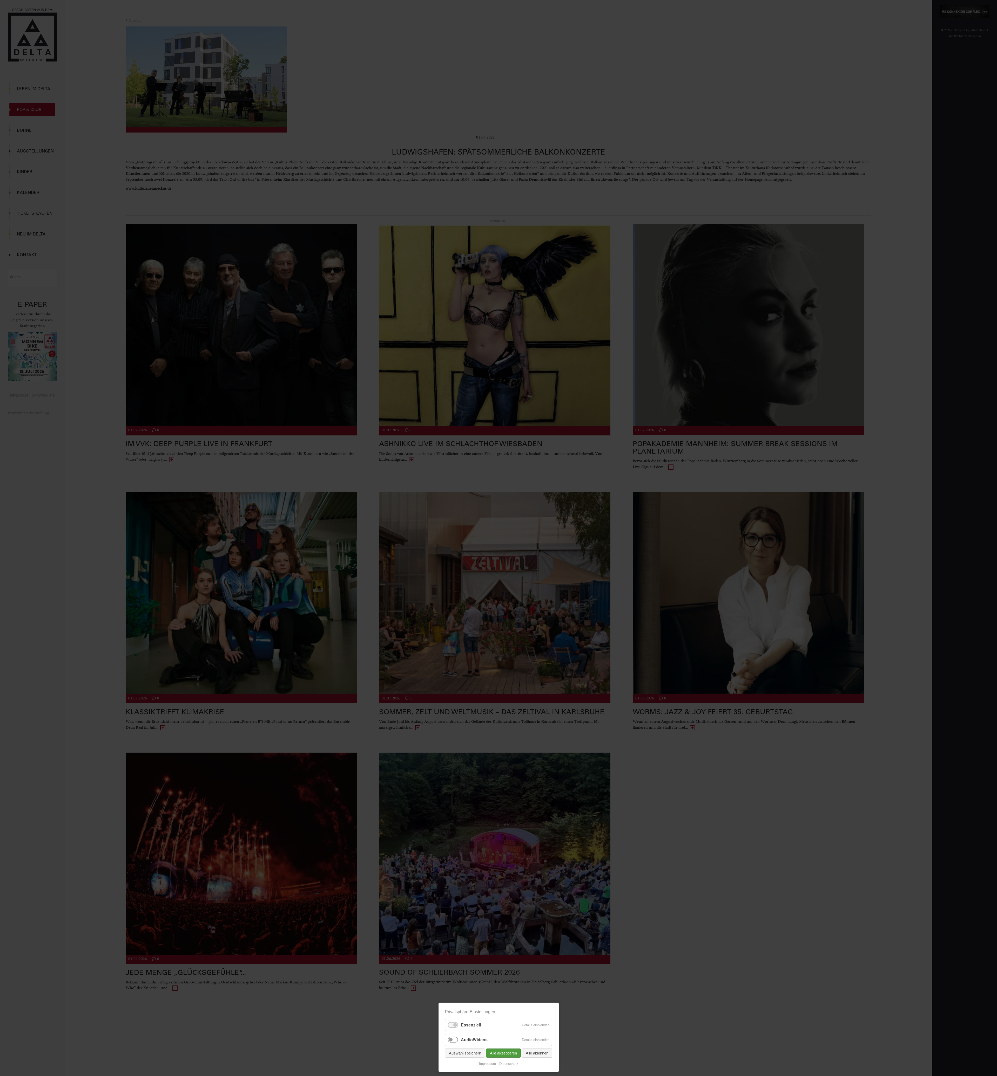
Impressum (487, 1063)
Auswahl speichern (465, 1053)
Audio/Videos (474, 1040)
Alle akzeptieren (503, 1053)
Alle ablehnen (537, 1053)
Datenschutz (508, 1063)
